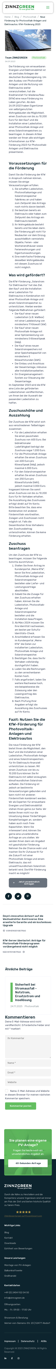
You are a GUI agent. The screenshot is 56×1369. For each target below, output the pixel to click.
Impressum (10, 1341)
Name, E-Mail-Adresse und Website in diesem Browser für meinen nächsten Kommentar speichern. (27, 1095)
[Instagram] (18, 1358)
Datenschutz (27, 1341)
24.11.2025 (16, 1006)
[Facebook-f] (12, 1358)
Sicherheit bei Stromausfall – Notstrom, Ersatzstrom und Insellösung (27, 992)
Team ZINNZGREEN (16, 57)
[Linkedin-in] (5, 1358)
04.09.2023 (10, 61)
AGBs (44, 1341)
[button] (28, 1163)
